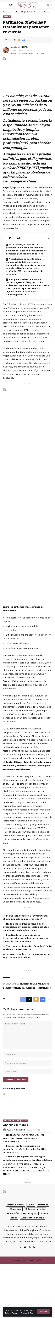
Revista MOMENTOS (19, 47)
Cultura (44, 1213)
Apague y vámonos (15, 1125)
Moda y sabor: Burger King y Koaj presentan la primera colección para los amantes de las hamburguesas (26, 927)
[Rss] (33, 1248)
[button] (43, 1311)
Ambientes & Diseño (32, 1217)
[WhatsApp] (29, 1248)
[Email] (19, 40)
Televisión (13, 1213)
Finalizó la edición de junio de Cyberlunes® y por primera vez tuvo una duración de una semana (25, 938)
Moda (14, 1217)
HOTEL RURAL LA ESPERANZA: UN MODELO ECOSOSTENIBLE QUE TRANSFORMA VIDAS (23, 1138)
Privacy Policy (11, 1313)
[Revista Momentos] (27, 5)
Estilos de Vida (11, 1120)
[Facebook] (21, 1248)
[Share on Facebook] (10, 40)
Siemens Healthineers (38, 988)
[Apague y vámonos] (27, 1107)
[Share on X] (14, 40)
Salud (7, 16)
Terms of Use (27, 1313)
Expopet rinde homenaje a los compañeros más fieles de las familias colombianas (24, 1149)
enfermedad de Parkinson (34, 984)
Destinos (43, 1204)
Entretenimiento (35, 1209)
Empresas (15, 1209)
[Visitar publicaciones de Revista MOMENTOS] (6, 50)
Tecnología (29, 1213)
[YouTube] (25, 1248)
